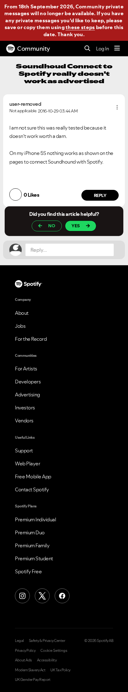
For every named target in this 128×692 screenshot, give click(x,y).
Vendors (24, 420)
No (51, 226)
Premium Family (32, 545)
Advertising (27, 394)
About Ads (23, 660)
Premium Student (34, 558)
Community (33, 48)
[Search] (87, 48)
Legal (19, 640)
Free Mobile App (33, 476)
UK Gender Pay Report (32, 679)
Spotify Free (28, 571)
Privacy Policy (25, 650)
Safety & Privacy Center (47, 640)
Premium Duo (30, 532)
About (22, 313)
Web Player (27, 463)
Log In (102, 48)
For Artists (26, 368)
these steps (80, 27)
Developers (28, 381)
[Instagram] (22, 595)
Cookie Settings (53, 650)
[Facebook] (62, 595)
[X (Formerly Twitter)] (42, 595)
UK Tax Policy (60, 670)
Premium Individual (35, 519)
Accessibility (47, 660)
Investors (25, 407)
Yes (75, 226)
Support (24, 450)
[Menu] (117, 48)
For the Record (31, 338)
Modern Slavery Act (30, 670)
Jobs (20, 326)
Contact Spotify (32, 489)
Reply (100, 195)
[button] (117, 107)
